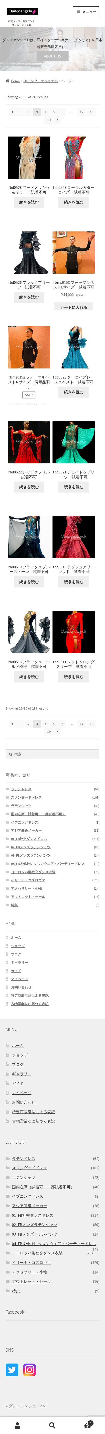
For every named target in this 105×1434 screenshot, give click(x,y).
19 (49, 120)
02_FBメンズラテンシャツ (31, 847)
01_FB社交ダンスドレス (29, 839)
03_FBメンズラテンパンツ (31, 855)
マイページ (19, 979)
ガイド (16, 971)
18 (91, 112)
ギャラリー (19, 962)
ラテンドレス (21, 789)
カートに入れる (73, 307)
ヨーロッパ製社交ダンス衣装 (33, 872)
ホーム (16, 937)
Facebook (15, 1312)
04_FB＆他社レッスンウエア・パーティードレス (48, 863)
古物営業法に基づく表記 (30, 1004)
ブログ (16, 954)
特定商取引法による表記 (30, 995)
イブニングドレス (24, 822)
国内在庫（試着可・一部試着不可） (38, 814)
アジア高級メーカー (26, 830)
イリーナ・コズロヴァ (28, 880)
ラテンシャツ (21, 805)
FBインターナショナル (40, 81)
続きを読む (29, 202)
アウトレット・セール (28, 897)
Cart (81, 1421)
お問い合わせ (21, 987)
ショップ (18, 946)
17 (81, 112)
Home (15, 81)
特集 (14, 905)
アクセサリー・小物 (26, 888)
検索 (52, 1425)
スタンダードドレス (26, 797)
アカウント (17, 1425)
